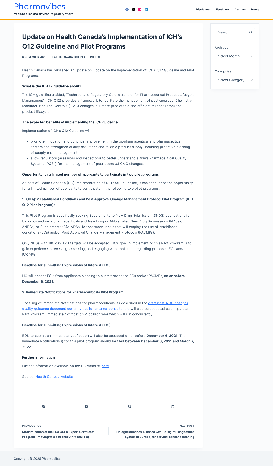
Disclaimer (203, 9)
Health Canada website (54, 376)
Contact (240, 9)
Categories (223, 71)
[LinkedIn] (146, 9)
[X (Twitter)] (133, 9)
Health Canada (62, 57)
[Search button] (251, 32)
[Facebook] (127, 9)
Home (255, 9)
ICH (76, 57)
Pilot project (90, 57)
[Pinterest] (129, 406)
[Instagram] (139, 9)
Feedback (222, 9)
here (105, 366)
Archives (221, 47)
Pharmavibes (39, 6)
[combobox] (231, 32)
